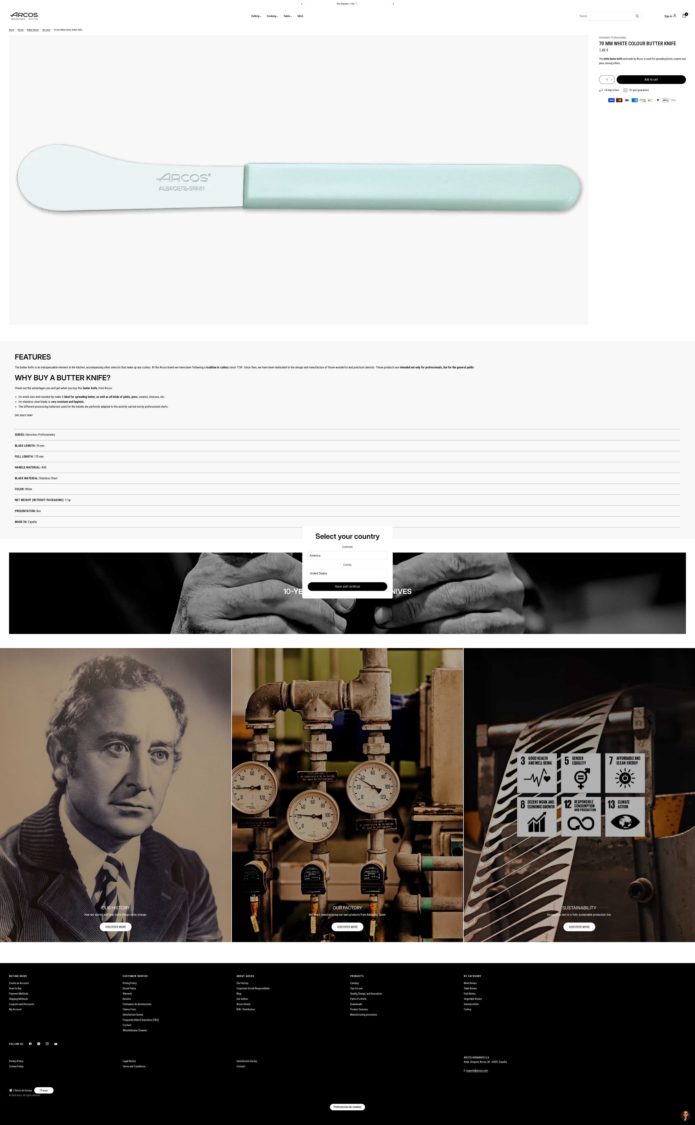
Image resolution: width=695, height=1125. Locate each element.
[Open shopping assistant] (686, 1116)
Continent (347, 546)
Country (347, 564)
